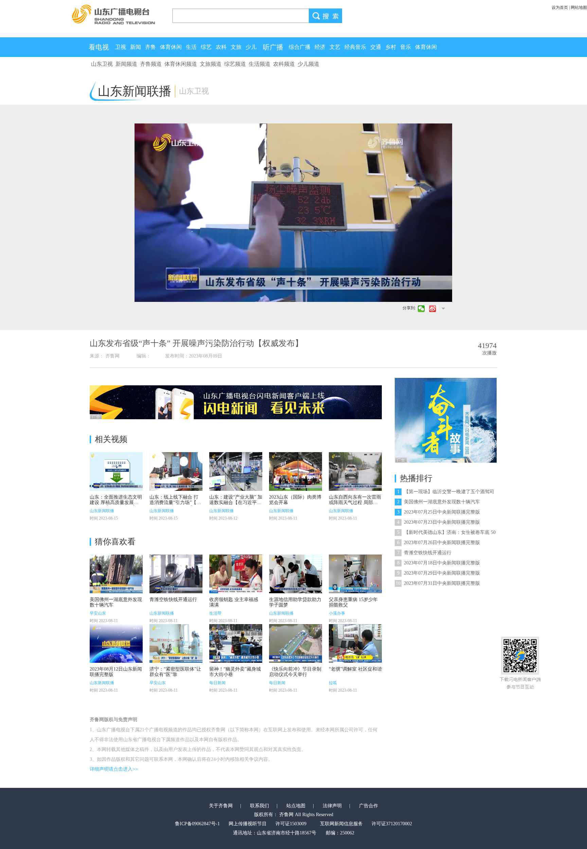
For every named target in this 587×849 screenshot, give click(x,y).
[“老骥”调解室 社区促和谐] (355, 643)
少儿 (251, 47)
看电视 (99, 47)
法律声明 (332, 805)
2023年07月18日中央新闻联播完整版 (438, 562)
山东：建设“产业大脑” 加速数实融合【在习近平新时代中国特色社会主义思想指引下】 (235, 505)
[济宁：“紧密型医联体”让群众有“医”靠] (175, 643)
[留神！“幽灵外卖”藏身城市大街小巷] (235, 643)
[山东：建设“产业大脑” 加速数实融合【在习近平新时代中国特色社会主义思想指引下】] (235, 471)
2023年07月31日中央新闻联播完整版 (438, 583)
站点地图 (295, 805)
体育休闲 (171, 47)
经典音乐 (355, 47)
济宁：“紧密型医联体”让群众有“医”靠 (175, 672)
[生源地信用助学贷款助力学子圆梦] (295, 574)
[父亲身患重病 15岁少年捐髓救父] (355, 574)
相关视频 (111, 439)
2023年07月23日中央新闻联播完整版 (438, 522)
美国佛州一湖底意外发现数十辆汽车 (438, 501)
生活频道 (259, 64)
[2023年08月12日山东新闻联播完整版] (116, 643)
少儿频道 (308, 64)
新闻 (135, 47)
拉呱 (333, 682)
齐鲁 (150, 47)
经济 (320, 47)
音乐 (405, 47)
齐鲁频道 (151, 64)
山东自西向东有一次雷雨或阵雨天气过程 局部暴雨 (355, 502)
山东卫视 (102, 64)
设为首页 (560, 7)
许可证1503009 (290, 823)
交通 (375, 47)
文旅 (236, 47)
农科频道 (284, 64)
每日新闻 (217, 682)
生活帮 (215, 613)
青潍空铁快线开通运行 (173, 599)
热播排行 (416, 478)
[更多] (443, 308)
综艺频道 (235, 64)
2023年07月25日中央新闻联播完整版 (438, 512)
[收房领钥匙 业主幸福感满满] (235, 574)
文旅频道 (210, 64)
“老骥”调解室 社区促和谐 (355, 669)
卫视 (120, 47)
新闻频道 (126, 64)
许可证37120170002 (392, 823)
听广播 (273, 47)
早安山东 (98, 613)
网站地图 (579, 7)
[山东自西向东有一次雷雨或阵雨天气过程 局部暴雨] (355, 471)
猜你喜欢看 (115, 541)
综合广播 (299, 47)
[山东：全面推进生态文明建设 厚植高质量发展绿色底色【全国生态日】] (116, 471)
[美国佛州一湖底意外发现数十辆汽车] (116, 574)
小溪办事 (337, 613)
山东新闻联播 (102, 510)
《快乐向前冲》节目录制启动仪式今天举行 (295, 672)
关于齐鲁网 (221, 805)
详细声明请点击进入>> (114, 769)
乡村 (390, 47)
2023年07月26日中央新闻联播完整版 (438, 542)
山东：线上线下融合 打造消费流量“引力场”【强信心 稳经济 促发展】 (175, 502)
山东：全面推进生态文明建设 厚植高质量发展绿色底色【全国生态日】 (116, 502)
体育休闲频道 (180, 64)
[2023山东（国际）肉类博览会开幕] (295, 471)
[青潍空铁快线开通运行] (175, 574)
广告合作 (368, 805)
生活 (191, 47)
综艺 (206, 47)
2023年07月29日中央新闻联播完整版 (438, 573)
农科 (221, 47)
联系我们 (259, 805)
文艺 (335, 47)
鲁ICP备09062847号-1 (197, 823)
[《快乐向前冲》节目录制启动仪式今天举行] (295, 643)
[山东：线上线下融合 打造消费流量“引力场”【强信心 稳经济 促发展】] (175, 471)
